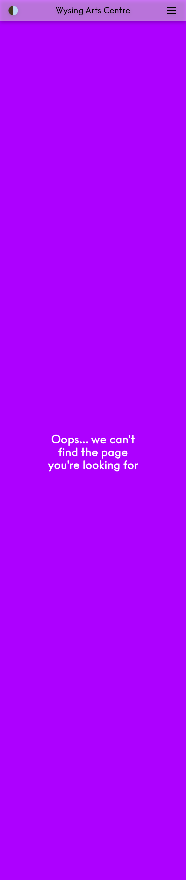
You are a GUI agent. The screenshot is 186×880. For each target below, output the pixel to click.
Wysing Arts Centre (93, 10)
